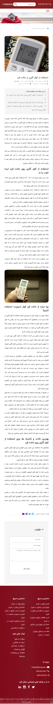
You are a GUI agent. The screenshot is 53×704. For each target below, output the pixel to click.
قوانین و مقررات (19, 649)
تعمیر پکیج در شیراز (42, 603)
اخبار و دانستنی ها (39, 28)
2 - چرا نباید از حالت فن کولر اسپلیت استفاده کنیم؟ (27, 102)
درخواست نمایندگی (18, 645)
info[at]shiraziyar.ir (39, 667)
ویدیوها (22, 656)
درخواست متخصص (18, 628)
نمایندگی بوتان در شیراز (17, 607)
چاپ (15, 81)
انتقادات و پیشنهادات (17, 652)
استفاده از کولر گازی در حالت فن (32, 77)
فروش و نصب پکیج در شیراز (15, 610)
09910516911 (44, 4)
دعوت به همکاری (19, 642)
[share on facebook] (26, 514)
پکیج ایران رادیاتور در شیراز (40, 607)
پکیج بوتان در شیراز (18, 603)
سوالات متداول (20, 639)
